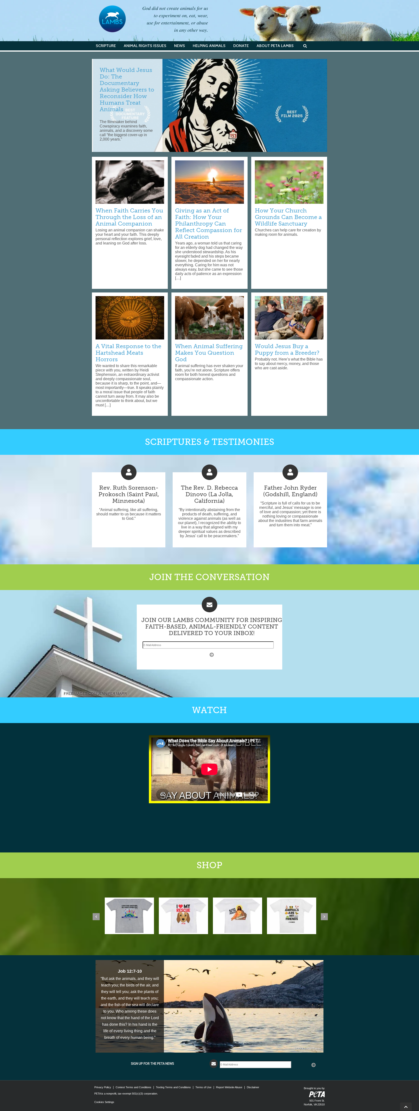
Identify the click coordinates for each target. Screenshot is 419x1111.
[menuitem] (106, 45)
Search (305, 45)
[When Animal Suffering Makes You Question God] (209, 317)
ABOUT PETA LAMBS (275, 45)
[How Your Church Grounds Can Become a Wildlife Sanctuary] (289, 182)
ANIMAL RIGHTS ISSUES (145, 45)
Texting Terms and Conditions (173, 1087)
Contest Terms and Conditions (133, 1087)
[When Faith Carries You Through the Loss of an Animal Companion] (130, 182)
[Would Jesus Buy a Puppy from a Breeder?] (289, 317)
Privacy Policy (102, 1087)
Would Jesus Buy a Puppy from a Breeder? (287, 349)
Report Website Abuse (229, 1087)
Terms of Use (203, 1087)
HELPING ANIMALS (209, 45)
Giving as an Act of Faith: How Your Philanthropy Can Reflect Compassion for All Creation (208, 223)
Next (324, 916)
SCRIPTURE (106, 45)
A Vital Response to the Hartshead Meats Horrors (128, 353)
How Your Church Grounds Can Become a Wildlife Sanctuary (288, 217)
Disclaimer (253, 1087)
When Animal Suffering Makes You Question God (209, 353)
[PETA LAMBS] (112, 19)
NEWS (179, 45)
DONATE (241, 45)
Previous (96, 916)
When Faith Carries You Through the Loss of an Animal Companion (129, 217)
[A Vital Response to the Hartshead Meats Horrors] (130, 317)
